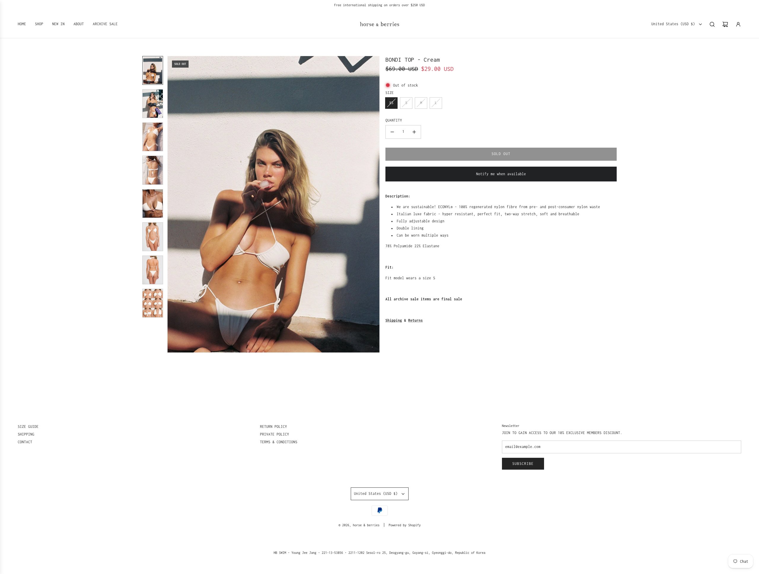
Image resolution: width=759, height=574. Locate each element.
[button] (172, 204)
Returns (415, 320)
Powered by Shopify (405, 525)
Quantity (393, 120)
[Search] (712, 24)
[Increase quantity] (414, 131)
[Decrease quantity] (392, 131)
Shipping (393, 320)
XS (391, 103)
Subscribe (523, 463)
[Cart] (725, 24)
